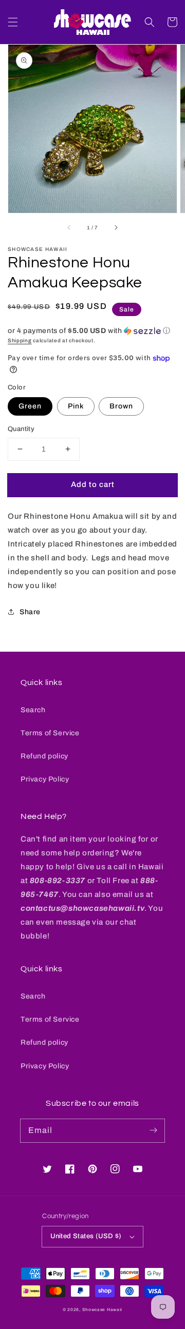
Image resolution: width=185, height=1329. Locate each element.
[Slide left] (69, 227)
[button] (13, 22)
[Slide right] (115, 227)
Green (30, 406)
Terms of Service (50, 733)
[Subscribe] (153, 1130)
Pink (76, 406)
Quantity (21, 429)
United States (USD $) (85, 1236)
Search (33, 710)
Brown (121, 406)
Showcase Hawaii (102, 1309)
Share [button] (30, 612)
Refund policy (44, 756)
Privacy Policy (45, 779)
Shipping (20, 340)
